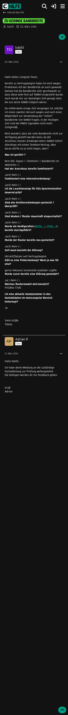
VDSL (50, 226)
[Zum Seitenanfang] (62, 710)
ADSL (38, 226)
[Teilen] (62, 37)
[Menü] (62, 6)
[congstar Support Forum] (12, 6)
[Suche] (44, 6)
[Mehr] (61, 62)
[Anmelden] (53, 6)
